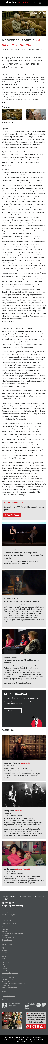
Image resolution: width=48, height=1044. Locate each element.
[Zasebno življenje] (24, 747)
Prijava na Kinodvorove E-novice (12, 933)
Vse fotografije (7, 122)
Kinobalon (5, 964)
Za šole (4, 966)
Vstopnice (5, 929)
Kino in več (5, 962)
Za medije (5, 994)
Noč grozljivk (6, 981)
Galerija (4, 950)
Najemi (4, 992)
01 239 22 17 (8, 903)
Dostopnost (6, 931)
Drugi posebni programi (10, 988)
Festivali (4, 971)
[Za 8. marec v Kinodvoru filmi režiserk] (24, 582)
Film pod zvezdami (8, 977)
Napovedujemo (7, 940)
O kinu (4, 956)
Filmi (3, 942)
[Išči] (35, 3)
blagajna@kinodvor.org (12, 905)
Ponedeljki (5, 975)
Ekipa (3, 958)
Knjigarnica (5, 948)
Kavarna (4, 952)
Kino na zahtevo (7, 944)
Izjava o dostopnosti (8, 996)
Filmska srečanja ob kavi (10, 973)
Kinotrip (4, 969)
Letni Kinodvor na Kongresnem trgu (13, 984)
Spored (4, 927)
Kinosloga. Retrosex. (8, 979)
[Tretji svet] (24, 794)
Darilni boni (5, 936)
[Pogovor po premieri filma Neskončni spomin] (24, 641)
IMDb (3, 102)
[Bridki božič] (24, 853)
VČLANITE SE (13, 711)
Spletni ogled (12, 515)
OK (31, 1042)
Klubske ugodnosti (8, 938)
